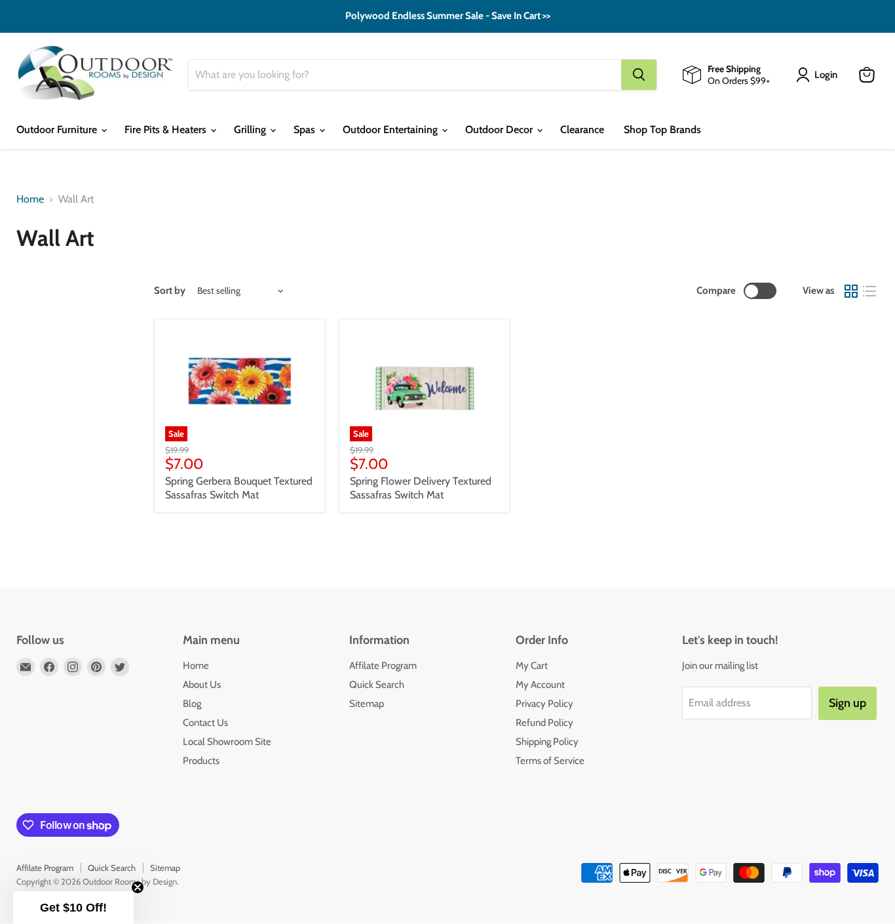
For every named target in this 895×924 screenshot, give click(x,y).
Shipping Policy (547, 742)
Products (201, 761)
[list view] (869, 291)
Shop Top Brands (662, 129)
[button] (73, 907)
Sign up (847, 703)
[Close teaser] (137, 887)
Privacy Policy (544, 704)
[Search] (639, 75)
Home (30, 199)
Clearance (582, 129)
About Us (202, 685)
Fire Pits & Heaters (166, 129)
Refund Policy (544, 723)
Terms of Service (550, 761)
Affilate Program (383, 666)
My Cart (532, 666)
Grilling (251, 129)
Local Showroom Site (227, 742)
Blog (192, 704)
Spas (306, 129)
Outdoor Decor (500, 129)
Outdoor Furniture (58, 129)
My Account (540, 685)
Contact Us (205, 723)
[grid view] (851, 291)
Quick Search (376, 685)
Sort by (169, 290)
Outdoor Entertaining (391, 129)
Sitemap (366, 704)
